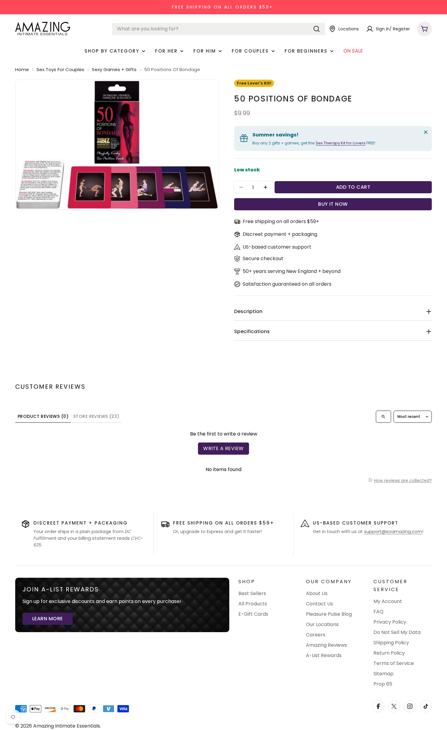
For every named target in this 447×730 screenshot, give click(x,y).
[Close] (425, 132)
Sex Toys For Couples (60, 69)
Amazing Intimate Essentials (66, 725)
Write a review (223, 448)
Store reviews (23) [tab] (96, 416)
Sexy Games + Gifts (114, 69)
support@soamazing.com (393, 532)
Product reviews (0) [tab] (43, 416)
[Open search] (383, 417)
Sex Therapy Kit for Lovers (341, 143)
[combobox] (218, 29)
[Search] (316, 29)
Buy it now (333, 204)
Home (22, 69)
